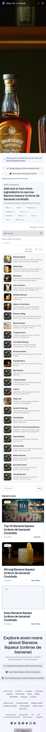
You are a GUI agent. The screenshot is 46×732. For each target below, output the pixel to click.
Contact (33, 697)
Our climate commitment (11, 717)
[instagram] (30, 723)
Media (37, 694)
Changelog (39, 717)
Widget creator (37, 703)
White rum (22, 216)
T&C (32, 715)
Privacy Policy (23, 715)
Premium (18, 691)
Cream (8, 220)
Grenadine (9, 216)
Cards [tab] (40, 249)
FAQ (38, 715)
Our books (39, 691)
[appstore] (11, 723)
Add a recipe (8, 703)
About (29, 694)
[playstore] (15, 723)
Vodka (19, 208)
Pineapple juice (32, 208)
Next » (39, 488)
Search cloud (38, 706)
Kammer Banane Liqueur (15, 160)
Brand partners (11, 715)
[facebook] (23, 723)
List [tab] (30, 249)
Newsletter (14, 697)
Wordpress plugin (10, 706)
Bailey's (8, 208)
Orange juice (10, 212)
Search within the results (11, 239)
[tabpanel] (23, 367)
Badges (10, 694)
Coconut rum (24, 212)
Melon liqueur (21, 220)
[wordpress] (19, 723)
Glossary (24, 697)
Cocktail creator (22, 703)
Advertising (19, 694)
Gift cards (23, 709)
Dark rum (35, 216)
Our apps (28, 691)
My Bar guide (25, 706)
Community (7, 691)
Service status (28, 717)
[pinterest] (34, 723)
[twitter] (26, 723)
